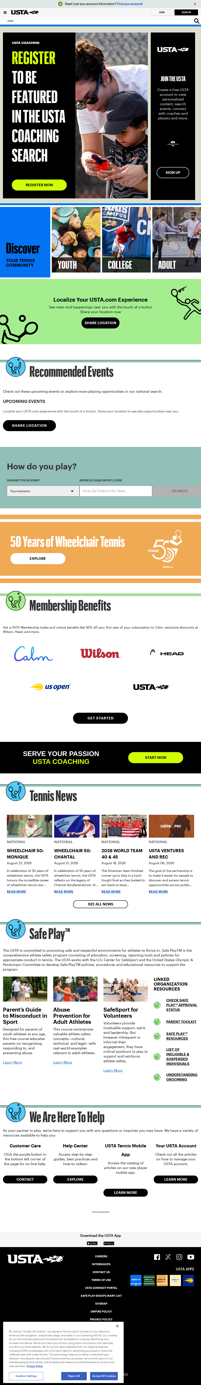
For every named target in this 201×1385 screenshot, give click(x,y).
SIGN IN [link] (186, 12)
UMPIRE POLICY (101, 1311)
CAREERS (101, 1256)
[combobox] (115, 491)
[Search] (197, 21)
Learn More (12, 1062)
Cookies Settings (26, 1376)
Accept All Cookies (104, 1376)
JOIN (161, 12)
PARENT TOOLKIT (181, 1021)
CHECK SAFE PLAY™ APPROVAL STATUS (181, 1005)
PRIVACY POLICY (101, 1319)
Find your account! (130, 4)
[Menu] (5, 12)
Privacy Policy (35, 1366)
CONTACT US (101, 1272)
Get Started (101, 718)
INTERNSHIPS (101, 1264)
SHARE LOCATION (29, 425)
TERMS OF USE (101, 1280)
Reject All (74, 1376)
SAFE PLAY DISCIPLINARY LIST (101, 1296)
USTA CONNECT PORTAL (101, 1288)
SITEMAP (101, 1304)
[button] (195, 4)
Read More (16, 892)
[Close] (117, 1326)
